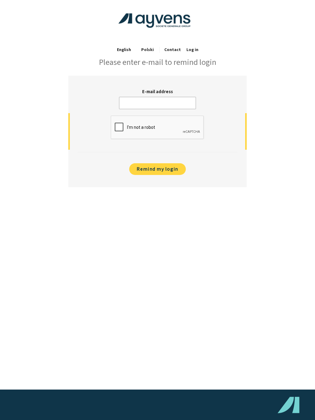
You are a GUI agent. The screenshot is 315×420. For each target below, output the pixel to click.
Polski (147, 50)
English (124, 50)
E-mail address (157, 92)
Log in (192, 50)
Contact (172, 50)
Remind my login (157, 169)
